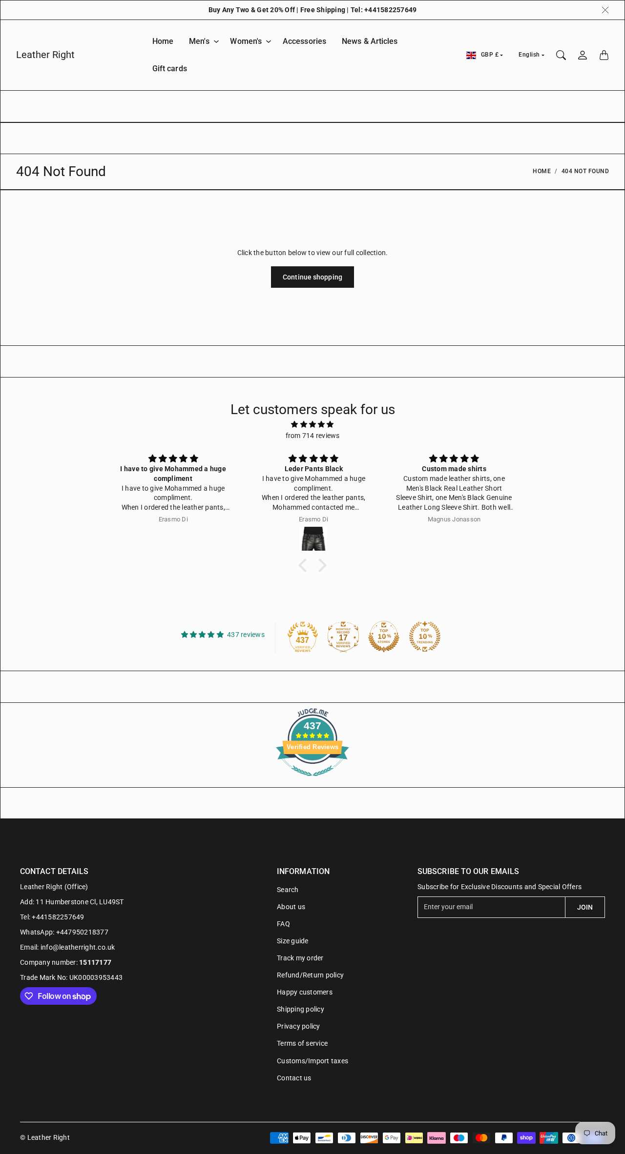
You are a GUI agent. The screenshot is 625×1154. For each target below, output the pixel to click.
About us (291, 907)
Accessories (304, 41)
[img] (312, 424)
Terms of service (302, 1043)
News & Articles (370, 41)
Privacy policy (298, 1026)
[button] (305, 565)
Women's (246, 41)
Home (162, 41)
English (529, 54)
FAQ (283, 924)
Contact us (294, 1078)
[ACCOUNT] (582, 55)
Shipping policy (300, 1009)
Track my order (300, 958)
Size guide (293, 941)
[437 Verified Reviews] (312, 781)
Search (288, 890)
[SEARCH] (561, 55)
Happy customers (305, 992)
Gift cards (169, 68)
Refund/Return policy (310, 975)
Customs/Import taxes (312, 1061)
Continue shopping (312, 277)
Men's (199, 41)
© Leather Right (45, 1137)
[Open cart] (604, 55)
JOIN (585, 907)
